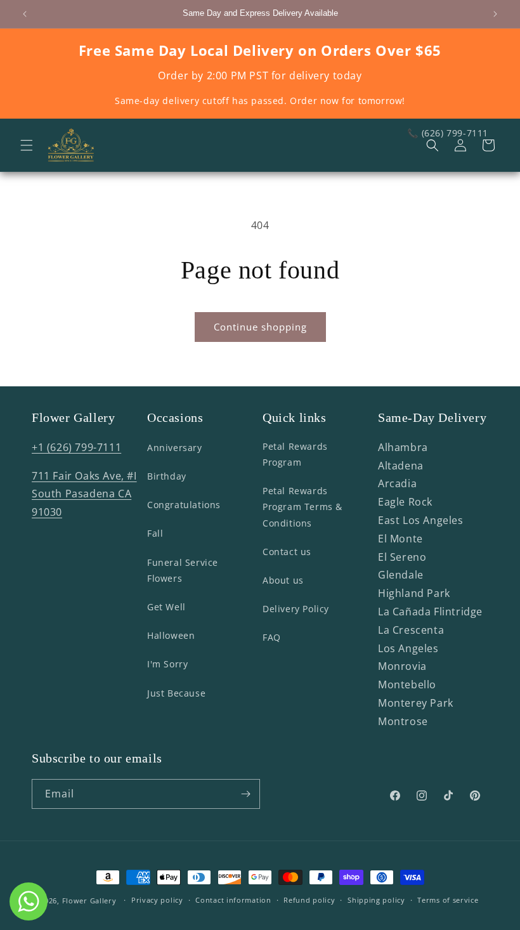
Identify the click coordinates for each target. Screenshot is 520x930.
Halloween (171, 635)
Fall (155, 533)
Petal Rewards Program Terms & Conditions (302, 506)
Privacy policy (157, 900)
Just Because (176, 693)
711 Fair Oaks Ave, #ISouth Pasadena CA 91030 (84, 494)
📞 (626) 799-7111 (447, 133)
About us (283, 580)
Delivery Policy (296, 609)
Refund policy (309, 900)
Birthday (166, 476)
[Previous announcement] (25, 14)
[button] (27, 145)
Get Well (166, 607)
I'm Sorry (167, 664)
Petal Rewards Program (295, 454)
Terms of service (447, 900)
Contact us (287, 552)
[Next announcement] (495, 14)
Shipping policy (376, 900)
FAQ (272, 637)
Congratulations (184, 505)
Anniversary (174, 448)
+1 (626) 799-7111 (76, 447)
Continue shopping (260, 326)
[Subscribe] (245, 794)
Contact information (233, 900)
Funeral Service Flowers (182, 570)
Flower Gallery (89, 900)
